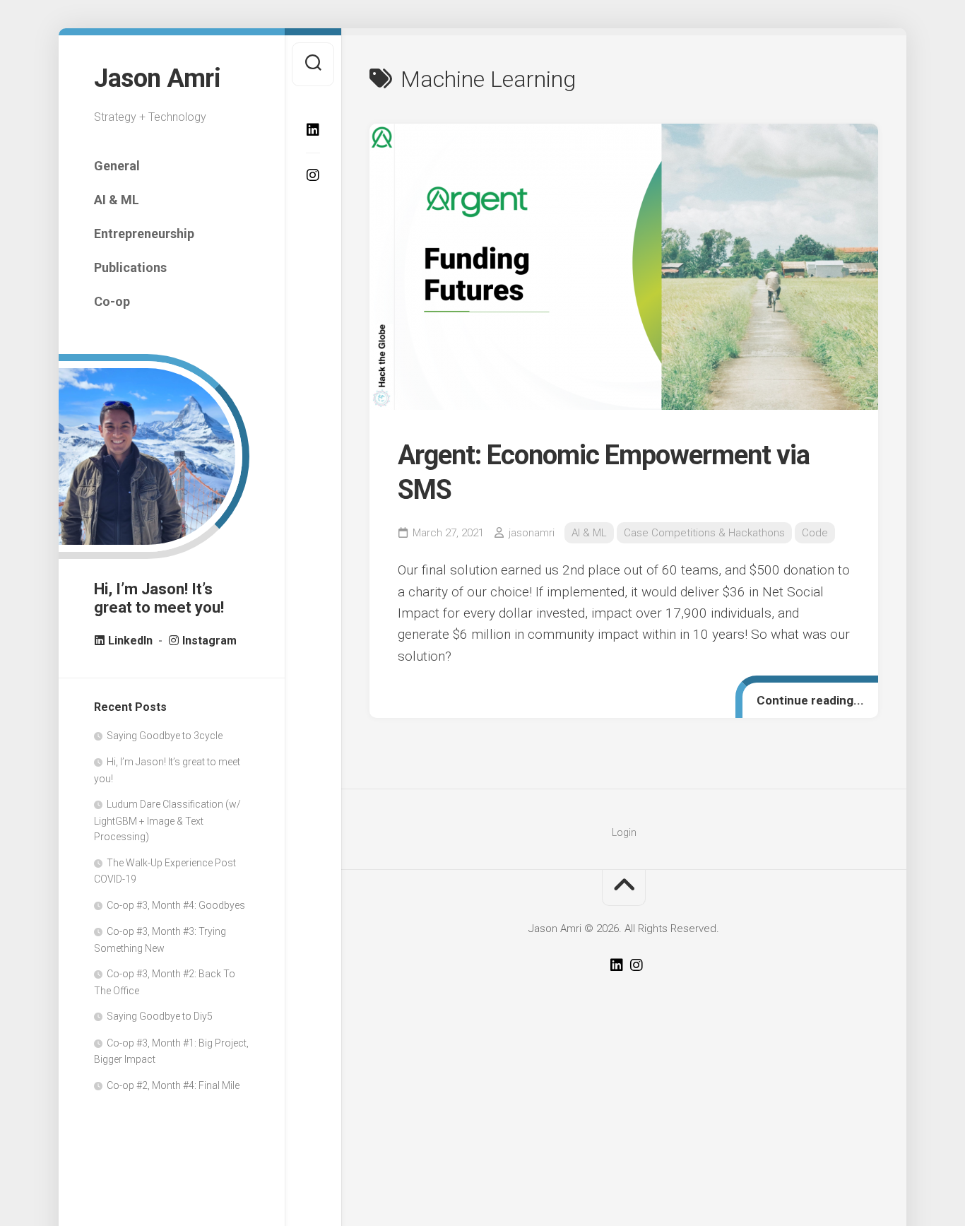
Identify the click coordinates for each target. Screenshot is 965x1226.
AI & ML (116, 199)
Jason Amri (157, 78)
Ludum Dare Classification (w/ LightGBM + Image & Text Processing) (167, 820)
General (117, 165)
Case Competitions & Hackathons (704, 532)
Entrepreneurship (144, 233)
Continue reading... (810, 700)
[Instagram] (313, 175)
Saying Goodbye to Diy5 (160, 1016)
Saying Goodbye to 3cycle (165, 735)
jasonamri (532, 532)
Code (815, 532)
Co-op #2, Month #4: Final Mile (173, 1085)
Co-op (112, 301)
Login (624, 832)
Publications (130, 267)
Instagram (208, 640)
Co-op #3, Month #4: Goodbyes (176, 905)
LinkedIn (130, 640)
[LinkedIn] (313, 130)
